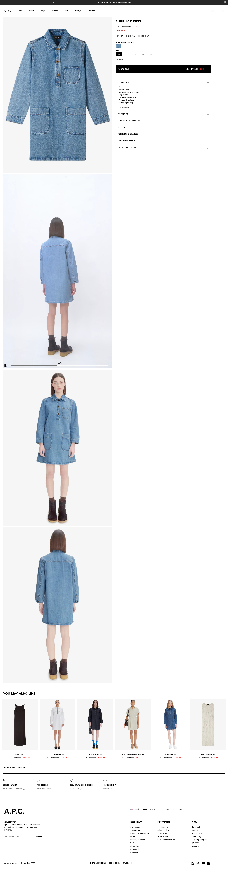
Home (6, 767)
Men (129, 2)
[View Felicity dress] (57, 725)
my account (135, 827)
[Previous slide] (4, 724)
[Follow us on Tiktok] (198, 863)
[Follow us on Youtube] (203, 863)
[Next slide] (223, 724)
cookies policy (163, 827)
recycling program (199, 840)
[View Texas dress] (170, 725)
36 (127, 54)
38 (135, 54)
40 (143, 54)
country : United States (144, 809)
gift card (195, 843)
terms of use (162, 837)
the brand (196, 827)
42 (151, 54)
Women (124, 2)
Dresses (12, 767)
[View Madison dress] (208, 725)
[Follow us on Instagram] (192, 863)
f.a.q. (132, 843)
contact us (134, 853)
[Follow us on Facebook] (208, 863)
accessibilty (135, 849)
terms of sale (162, 834)
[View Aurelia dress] (95, 725)
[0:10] (62, 365)
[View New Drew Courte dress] (133, 725)
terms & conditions (98, 863)
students (195, 846)
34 (119, 54)
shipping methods (137, 840)
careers (195, 830)
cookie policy (114, 863)
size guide (134, 846)
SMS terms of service (166, 840)
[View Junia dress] (20, 725)
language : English (174, 809)
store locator (197, 834)
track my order (136, 830)
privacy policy (163, 830)
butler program (198, 837)
